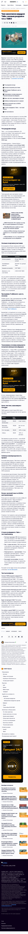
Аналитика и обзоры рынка (8, 709)
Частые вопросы (9, 111)
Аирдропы (5, 696)
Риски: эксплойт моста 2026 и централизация (12, 104)
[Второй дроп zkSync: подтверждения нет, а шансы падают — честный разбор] (23, 843)
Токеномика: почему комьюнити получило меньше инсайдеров (12, 95)
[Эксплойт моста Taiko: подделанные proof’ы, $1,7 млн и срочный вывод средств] (23, 806)
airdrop (8, 631)
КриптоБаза (8, 668)
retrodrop (14, 631)
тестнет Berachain (12, 569)
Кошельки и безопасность (9, 678)
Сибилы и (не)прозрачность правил (14, 101)
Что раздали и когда (9, 85)
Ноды (4, 705)
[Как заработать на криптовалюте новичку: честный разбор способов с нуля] (23, 825)
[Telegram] (26, 642)
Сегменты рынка (6, 727)
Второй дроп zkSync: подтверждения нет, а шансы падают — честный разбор (9, 843)
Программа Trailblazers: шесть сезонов (12, 90)
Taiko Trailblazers (12, 309)
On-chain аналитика (8, 712)
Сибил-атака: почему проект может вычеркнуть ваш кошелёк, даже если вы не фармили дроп (17, 216)
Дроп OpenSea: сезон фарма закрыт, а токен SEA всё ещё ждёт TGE (9, 835)
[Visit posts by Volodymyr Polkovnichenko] (2, 642)
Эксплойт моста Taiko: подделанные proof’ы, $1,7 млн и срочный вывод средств (9, 806)
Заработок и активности (8, 694)
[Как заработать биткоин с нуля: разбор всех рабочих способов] (23, 789)
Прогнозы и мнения (8, 722)
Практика (4, 683)
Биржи (4, 687)
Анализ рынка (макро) (8, 716)
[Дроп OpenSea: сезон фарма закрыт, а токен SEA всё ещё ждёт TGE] (23, 835)
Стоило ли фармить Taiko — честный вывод (13, 108)
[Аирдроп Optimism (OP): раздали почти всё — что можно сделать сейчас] (23, 852)
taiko (20, 631)
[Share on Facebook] (5, 23)
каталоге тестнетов (17, 78)
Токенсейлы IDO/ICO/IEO (9, 707)
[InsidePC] (14, 2)
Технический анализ (8, 724)
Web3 (4, 731)
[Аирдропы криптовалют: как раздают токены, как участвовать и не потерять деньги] (23, 815)
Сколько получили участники (12, 87)
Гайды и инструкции (8, 676)
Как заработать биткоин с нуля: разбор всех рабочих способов (8, 789)
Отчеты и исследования (9, 720)
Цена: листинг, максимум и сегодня (14, 98)
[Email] (11, 23)
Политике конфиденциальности (8, 905)
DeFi (4, 685)
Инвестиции (6, 689)
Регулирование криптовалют (9, 736)
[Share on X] (7, 23)
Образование (5, 672)
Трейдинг (5, 691)
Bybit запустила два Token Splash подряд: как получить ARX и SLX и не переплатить (9, 798)
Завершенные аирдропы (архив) (10, 10)
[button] (2, 2)
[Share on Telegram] (9, 23)
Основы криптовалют (8, 680)
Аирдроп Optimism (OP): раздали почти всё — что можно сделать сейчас (8, 852)
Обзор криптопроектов (9, 718)
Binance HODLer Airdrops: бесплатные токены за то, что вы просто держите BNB (14, 232)
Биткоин (5, 674)
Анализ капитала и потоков (10, 714)
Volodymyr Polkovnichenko (10, 642)
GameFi (4, 729)
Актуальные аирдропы (9, 698)
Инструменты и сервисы (8, 734)
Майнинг (5, 703)
